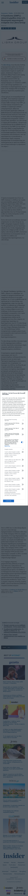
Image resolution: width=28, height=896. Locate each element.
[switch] (22, 423)
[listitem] (14, 420)
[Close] (25, 393)
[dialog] (14, 448)
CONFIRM (8, 501)
